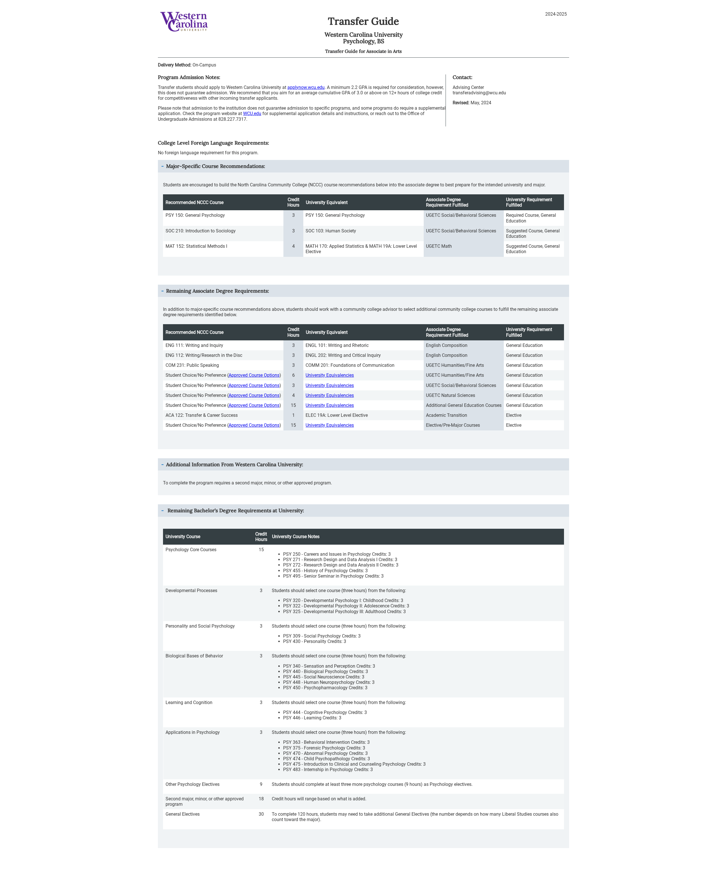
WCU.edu (252, 113)
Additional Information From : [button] (234, 464)
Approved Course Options (254, 375)
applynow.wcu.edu (306, 87)
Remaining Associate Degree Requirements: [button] (217, 291)
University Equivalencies (330, 375)
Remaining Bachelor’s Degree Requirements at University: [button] (235, 510)
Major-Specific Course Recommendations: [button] (215, 166)
